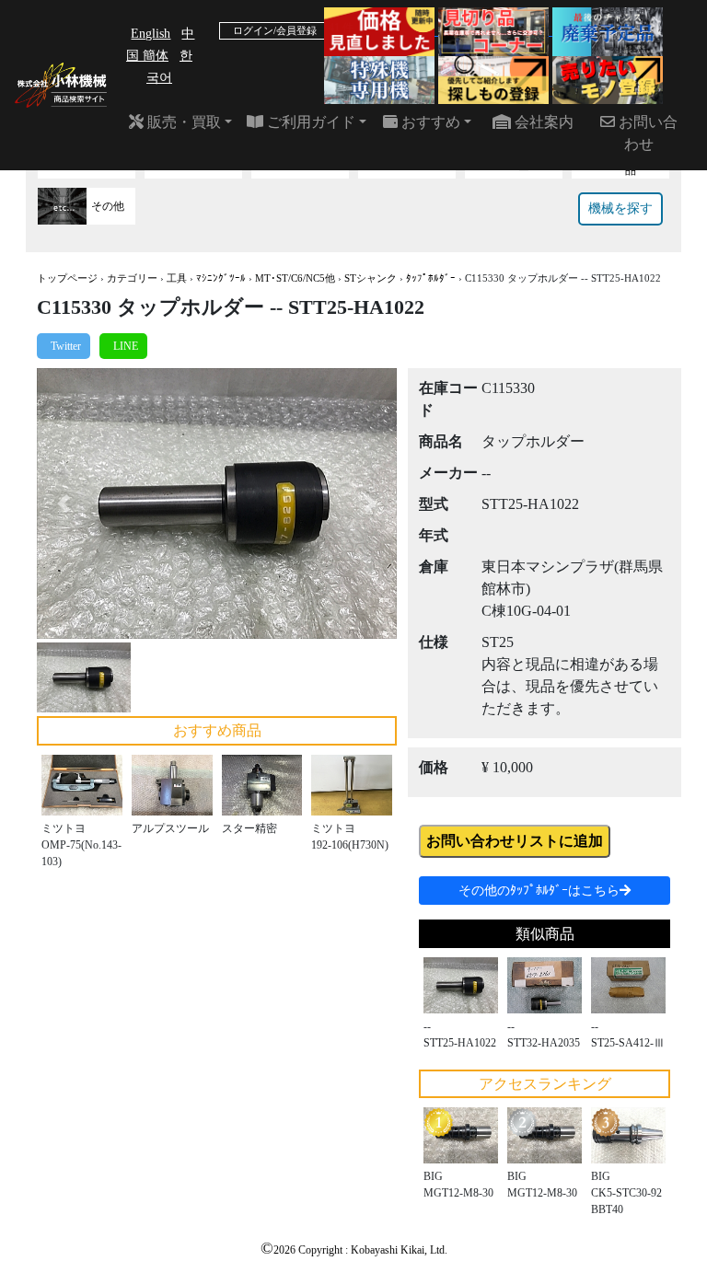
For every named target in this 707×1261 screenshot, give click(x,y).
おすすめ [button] (429, 122)
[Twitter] (63, 346)
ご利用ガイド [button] (309, 122)
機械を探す (620, 208)
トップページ (67, 277)
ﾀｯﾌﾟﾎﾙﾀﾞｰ (431, 277)
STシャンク (370, 277)
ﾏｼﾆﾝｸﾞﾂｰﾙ (221, 277)
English (150, 33)
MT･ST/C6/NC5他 (295, 277)
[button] (64, 503)
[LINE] (123, 346)
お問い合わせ (646, 133)
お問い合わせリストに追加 (514, 841)
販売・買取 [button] (182, 122)
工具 (177, 277)
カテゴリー (132, 277)
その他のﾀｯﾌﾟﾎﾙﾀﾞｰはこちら (539, 890)
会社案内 (542, 122)
